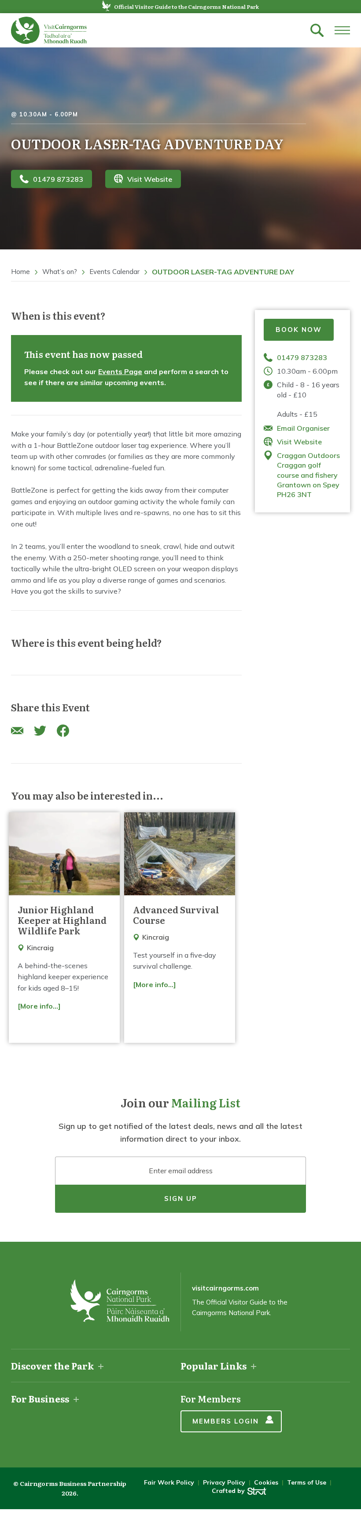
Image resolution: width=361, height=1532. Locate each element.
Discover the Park (52, 1365)
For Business (40, 1398)
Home (20, 271)
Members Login (225, 1421)
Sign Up (180, 1198)
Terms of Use (306, 1482)
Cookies (266, 1482)
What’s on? (59, 271)
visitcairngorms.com (225, 1288)
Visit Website (149, 178)
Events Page (120, 371)
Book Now (299, 329)
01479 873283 (58, 178)
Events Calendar (114, 271)
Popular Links (213, 1365)
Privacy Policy (224, 1482)
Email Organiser (303, 428)
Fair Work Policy (169, 1482)
